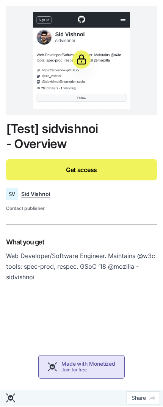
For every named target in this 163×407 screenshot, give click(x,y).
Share (139, 397)
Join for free (74, 370)
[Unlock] (81, 59)
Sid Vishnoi (35, 194)
